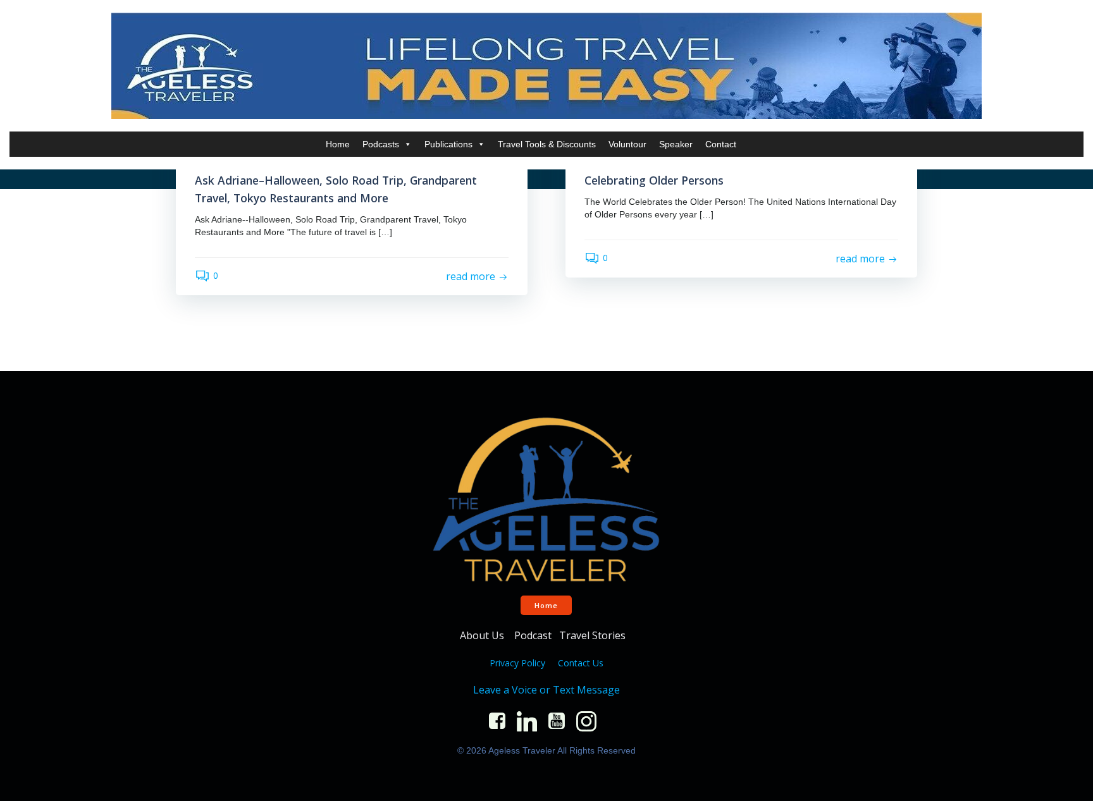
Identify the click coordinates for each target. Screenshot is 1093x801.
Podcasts (380, 144)
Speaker (676, 144)
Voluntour (627, 144)
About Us (483, 635)
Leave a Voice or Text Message (546, 690)
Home (338, 144)
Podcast (533, 635)
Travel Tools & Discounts (547, 144)
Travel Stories (593, 635)
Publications (448, 144)
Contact (720, 144)
